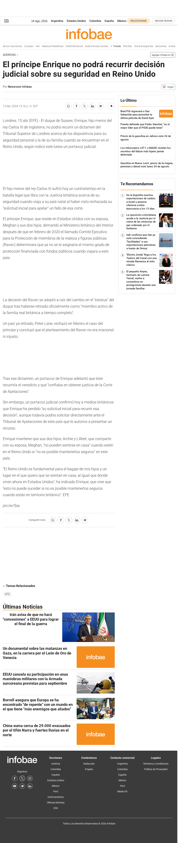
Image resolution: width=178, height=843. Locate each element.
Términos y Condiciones (155, 763)
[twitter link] (22, 778)
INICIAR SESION (163, 20)
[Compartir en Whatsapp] (68, 106)
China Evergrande (140, 46)
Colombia (95, 21)
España (109, 21)
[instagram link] (30, 778)
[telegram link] (22, 786)
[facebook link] (14, 778)
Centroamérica (56, 797)
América (55, 763)
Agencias (9, 54)
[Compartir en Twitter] (84, 106)
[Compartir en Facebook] (76, 106)
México (121, 21)
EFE (7, 594)
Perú (55, 791)
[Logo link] (89, 34)
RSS (56, 808)
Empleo (89, 769)
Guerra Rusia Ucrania (93, 46)
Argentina (57, 21)
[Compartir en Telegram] (100, 106)
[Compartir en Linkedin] (92, 106)
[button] (6, 21)
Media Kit (122, 791)
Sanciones (158, 46)
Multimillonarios (71, 46)
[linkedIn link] (30, 786)
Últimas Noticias (55, 802)
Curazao (26, 46)
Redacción (89, 763)
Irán (35, 46)
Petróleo (124, 46)
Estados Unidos (76, 21)
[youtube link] (14, 786)
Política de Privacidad (155, 769)
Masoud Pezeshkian (50, 46)
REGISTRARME (138, 20)
